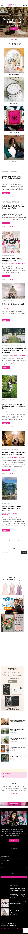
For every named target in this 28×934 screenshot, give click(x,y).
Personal (4, 399)
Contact (14, 840)
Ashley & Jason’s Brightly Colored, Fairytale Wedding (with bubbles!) (11, 177)
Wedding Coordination (5, 860)
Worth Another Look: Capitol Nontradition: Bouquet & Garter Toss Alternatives (14, 453)
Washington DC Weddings (8, 401)
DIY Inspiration (5, 448)
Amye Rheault (13, 263)
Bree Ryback (19, 25)
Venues (19, 502)
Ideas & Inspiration (14, 15)
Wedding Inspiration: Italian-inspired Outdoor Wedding (17, 729)
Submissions (5, 928)
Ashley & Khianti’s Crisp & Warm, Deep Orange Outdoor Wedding (13, 207)
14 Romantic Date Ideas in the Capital (13, 304)
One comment (22, 355)
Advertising (15, 928)
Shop (2, 864)
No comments (21, 181)
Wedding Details (13, 171)
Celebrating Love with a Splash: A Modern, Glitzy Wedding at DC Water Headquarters (12, 508)
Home (2, 853)
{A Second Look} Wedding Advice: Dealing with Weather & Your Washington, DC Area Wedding (14, 350)
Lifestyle (4, 300)
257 (15, 540)
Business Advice (5, 255)
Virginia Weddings (6, 202)
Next (18, 540)
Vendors (12, 255)
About (2, 867)
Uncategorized (10, 300)
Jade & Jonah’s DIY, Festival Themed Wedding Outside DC (18, 757)
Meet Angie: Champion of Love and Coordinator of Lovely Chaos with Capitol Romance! (13, 406)
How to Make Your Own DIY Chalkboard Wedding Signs (17, 748)
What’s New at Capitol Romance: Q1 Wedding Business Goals (12, 259)
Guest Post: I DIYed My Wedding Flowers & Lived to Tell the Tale (18, 739)
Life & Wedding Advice (7, 345)
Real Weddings (5, 171)
